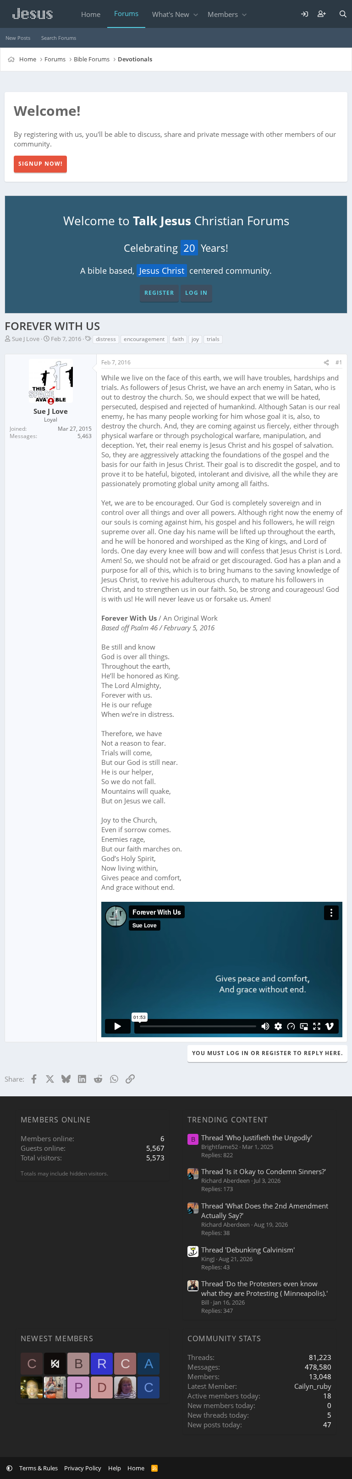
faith (178, 339)
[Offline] (50, 401)
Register (159, 293)
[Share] (326, 363)
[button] (195, 14)
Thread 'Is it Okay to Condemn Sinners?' (263, 1171)
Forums (126, 13)
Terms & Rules (38, 1468)
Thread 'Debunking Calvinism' (248, 1249)
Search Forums (58, 37)
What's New (170, 14)
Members (223, 14)
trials (213, 339)
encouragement (144, 339)
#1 (339, 362)
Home (90, 14)
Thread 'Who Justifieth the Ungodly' (256, 1137)
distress (106, 339)
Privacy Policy (82, 1468)
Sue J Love (25, 339)
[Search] (343, 13)
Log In (196, 293)
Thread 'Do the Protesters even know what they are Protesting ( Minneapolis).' (264, 1288)
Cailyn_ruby (312, 1386)
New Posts (18, 37)
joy (195, 339)
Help (114, 1468)
